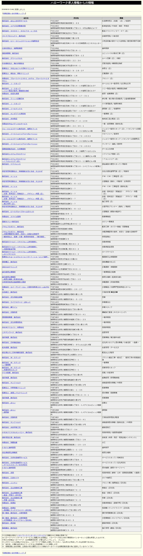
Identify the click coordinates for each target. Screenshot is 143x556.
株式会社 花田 (8, 473)
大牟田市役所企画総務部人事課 (14, 282)
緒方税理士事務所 (9, 272)
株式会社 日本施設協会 (11, 342)
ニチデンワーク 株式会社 (12, 332)
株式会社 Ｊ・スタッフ (11, 83)
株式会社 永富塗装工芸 (11, 427)
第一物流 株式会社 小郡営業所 (14, 513)
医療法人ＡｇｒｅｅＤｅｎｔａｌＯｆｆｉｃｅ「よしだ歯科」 (25, 257)
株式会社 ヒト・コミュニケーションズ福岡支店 (20, 41)
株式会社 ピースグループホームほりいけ (18, 211)
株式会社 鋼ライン (9, 307)
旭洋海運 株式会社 (9, 337)
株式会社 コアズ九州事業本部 (14, 26)
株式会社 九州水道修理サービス (14, 457)
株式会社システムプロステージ (14, 154)
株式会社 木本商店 (9, 119)
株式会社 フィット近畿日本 (13, 99)
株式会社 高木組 (9, 523)
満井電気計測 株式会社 (11, 437)
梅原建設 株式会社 (9, 528)
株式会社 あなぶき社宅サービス (14, 21)
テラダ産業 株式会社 (10, 373)
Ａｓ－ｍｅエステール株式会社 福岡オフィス (19, 129)
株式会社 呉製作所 (9, 312)
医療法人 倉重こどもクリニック (14, 393)
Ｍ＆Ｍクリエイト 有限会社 (13, 327)
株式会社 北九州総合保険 (12, 297)
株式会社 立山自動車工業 (12, 488)
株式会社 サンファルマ (11, 383)
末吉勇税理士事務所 (9, 452)
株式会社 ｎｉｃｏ (9, 176)
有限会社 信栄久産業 (10, 93)
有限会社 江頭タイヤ (10, 478)
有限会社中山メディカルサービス (14, 124)
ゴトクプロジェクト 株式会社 (14, 36)
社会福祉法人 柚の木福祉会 (13, 63)
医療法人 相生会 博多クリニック (15, 73)
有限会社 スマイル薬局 (11, 216)
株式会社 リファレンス (11, 164)
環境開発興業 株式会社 (11, 317)
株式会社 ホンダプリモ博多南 (14, 114)
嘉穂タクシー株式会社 (10, 222)
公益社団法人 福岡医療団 (12, 48)
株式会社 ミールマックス (12, 109)
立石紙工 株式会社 (9, 292)
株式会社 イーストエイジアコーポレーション (19, 134)
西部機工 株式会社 (9, 262)
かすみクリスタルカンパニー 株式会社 (17, 432)
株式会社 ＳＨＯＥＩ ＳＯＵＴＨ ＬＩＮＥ (19, 31)
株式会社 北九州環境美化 (12, 322)
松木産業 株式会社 (9, 347)
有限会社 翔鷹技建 (9, 442)
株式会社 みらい (9, 403)
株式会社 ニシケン (9, 483)
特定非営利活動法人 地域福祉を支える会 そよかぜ (22, 171)
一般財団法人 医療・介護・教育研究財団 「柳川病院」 (24, 237)
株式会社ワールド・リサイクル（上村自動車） (19, 242)
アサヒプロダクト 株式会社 (13, 227)
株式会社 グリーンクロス (12, 58)
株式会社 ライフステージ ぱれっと (16, 302)
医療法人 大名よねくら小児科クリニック (18, 68)
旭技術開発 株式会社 (10, 53)
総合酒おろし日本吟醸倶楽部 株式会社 (17, 352)
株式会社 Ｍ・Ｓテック (11, 357)
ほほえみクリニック (9, 267)
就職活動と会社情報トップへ (14, 13)
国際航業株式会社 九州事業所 (14, 149)
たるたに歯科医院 (9, 447)
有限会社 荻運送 (9, 503)
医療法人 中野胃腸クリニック (14, 388)
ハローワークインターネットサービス (31, 535)
